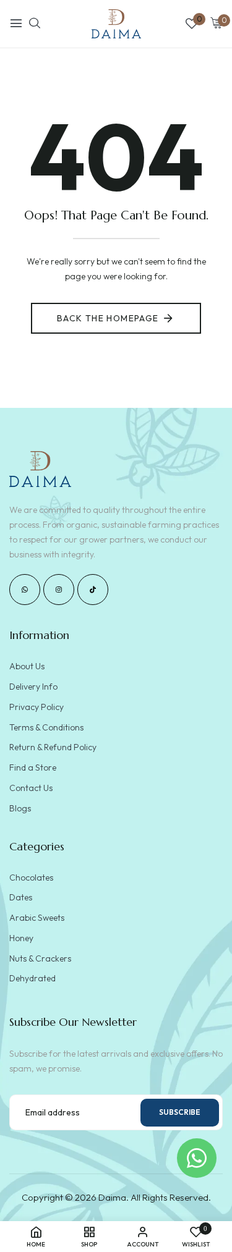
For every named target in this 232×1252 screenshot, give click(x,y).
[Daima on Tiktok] (92, 589)
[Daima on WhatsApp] (24, 589)
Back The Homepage (108, 318)
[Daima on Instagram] (58, 589)
